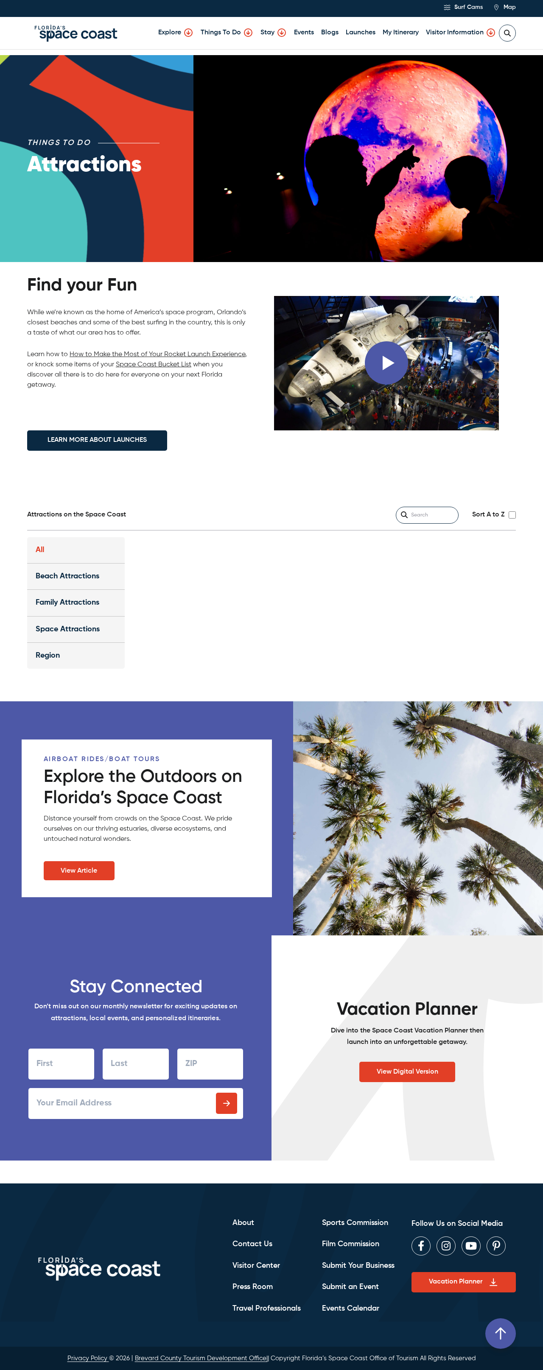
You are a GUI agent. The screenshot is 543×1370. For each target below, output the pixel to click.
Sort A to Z (488, 514)
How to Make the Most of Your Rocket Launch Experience (157, 354)
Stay (267, 32)
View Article (79, 871)
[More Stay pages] (282, 33)
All (40, 550)
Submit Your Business (358, 1266)
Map (509, 7)
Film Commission (350, 1244)
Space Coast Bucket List (153, 364)
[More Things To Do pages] (248, 33)
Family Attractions (67, 602)
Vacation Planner (455, 1281)
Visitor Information (455, 32)
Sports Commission (355, 1223)
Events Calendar (350, 1308)
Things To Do (221, 32)
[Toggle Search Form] (507, 33)
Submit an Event (350, 1287)
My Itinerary (401, 32)
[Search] (404, 515)
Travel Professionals (266, 1308)
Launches (360, 32)
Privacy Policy (88, 1358)
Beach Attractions (67, 576)
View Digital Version (407, 1072)
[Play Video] (386, 363)
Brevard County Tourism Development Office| (201, 1358)
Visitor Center (256, 1266)
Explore (169, 32)
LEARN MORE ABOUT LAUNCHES (97, 440)
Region (48, 655)
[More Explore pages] (188, 33)
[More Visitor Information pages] (491, 33)
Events (304, 32)
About (243, 1223)
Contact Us (252, 1244)
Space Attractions (68, 629)
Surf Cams (468, 7)
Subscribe (226, 1103)
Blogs (330, 32)
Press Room (252, 1287)
